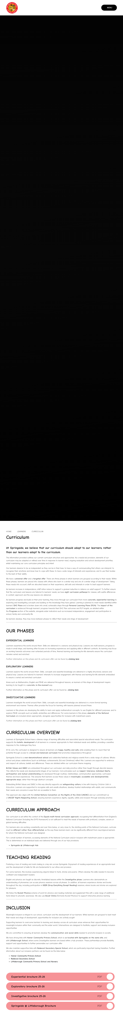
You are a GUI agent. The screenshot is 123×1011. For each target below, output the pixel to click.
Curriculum (37, 531)
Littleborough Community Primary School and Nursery (34, 962)
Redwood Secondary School (23, 959)
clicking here (73, 659)
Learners (21, 531)
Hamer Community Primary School (26, 956)
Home (8, 531)
